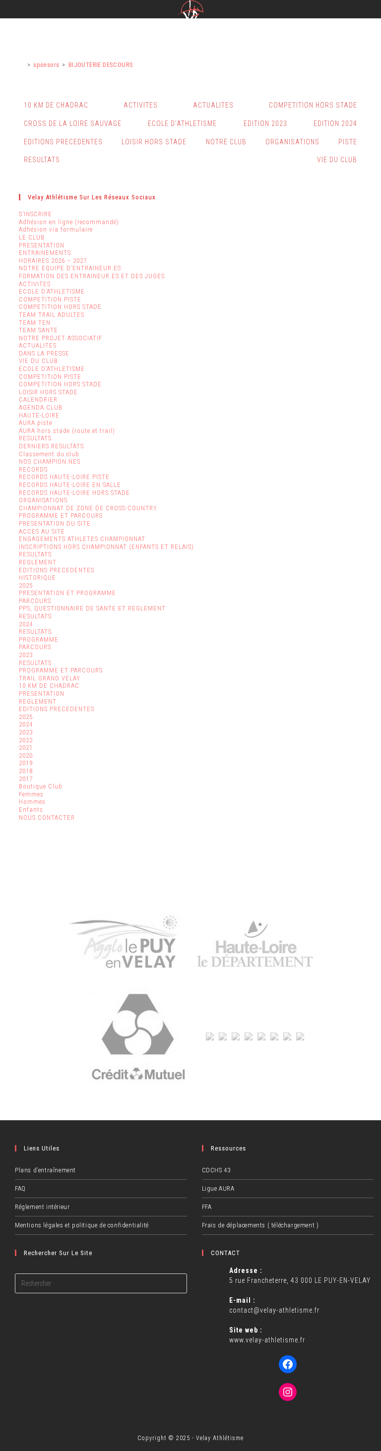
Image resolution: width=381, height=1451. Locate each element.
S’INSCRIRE (35, 214)
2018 (26, 771)
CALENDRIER (38, 399)
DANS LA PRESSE (44, 353)
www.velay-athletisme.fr (267, 1340)
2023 (26, 655)
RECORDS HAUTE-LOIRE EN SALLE (70, 484)
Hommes (32, 801)
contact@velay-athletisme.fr (274, 1310)
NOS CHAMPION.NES (49, 461)
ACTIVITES (141, 105)
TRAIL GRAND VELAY (49, 678)
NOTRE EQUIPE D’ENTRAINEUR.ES (70, 268)
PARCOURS (35, 601)
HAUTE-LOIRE (39, 415)
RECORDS (33, 469)
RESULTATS (42, 160)
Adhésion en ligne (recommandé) (69, 222)
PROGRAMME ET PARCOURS (61, 515)
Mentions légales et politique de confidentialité (82, 1225)
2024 (26, 624)
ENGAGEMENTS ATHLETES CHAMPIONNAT (82, 539)
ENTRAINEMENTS (45, 252)
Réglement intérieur (42, 1206)
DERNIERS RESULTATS (51, 446)
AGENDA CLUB (41, 407)
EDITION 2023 (265, 123)
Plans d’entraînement (45, 1170)
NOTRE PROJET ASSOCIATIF (60, 338)
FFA (207, 1206)
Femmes (31, 794)
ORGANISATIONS (292, 142)
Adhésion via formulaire (56, 229)
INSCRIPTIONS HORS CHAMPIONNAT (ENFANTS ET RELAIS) (106, 546)
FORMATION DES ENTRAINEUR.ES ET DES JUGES (92, 276)
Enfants (31, 809)
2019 (26, 763)
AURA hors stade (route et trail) (67, 430)
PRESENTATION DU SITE (55, 523)
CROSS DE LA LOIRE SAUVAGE (73, 123)
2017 (26, 779)
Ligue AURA (218, 1188)
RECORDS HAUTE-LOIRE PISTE (64, 477)
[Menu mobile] (373, 11)
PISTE (347, 142)
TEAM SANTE (38, 330)
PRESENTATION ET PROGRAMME (67, 593)
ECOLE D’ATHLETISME (52, 291)
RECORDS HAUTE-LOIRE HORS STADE (74, 492)
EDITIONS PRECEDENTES (63, 142)
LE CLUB (32, 237)
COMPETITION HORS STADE (313, 105)
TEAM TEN (35, 322)
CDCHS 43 (216, 1170)
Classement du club (49, 454)
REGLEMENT (38, 562)
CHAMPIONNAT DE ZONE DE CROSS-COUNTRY (88, 508)
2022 (26, 740)
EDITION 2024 (335, 123)
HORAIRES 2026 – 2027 (53, 260)
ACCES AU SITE (42, 531)
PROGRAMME (39, 639)
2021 (26, 747)
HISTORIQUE (37, 577)
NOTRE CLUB (226, 142)
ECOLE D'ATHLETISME (182, 123)
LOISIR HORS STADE (154, 142)
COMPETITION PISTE (50, 299)
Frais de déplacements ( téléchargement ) (260, 1225)
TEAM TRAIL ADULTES (51, 314)
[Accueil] (21, 64)
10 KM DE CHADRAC (56, 105)
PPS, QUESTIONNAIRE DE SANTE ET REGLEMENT (92, 608)
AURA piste (35, 422)
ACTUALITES (213, 105)
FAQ (20, 1188)
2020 (26, 755)
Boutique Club (41, 786)
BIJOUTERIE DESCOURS (100, 64)
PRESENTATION (41, 245)
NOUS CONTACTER (47, 817)
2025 (26, 585)
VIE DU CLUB (337, 160)
